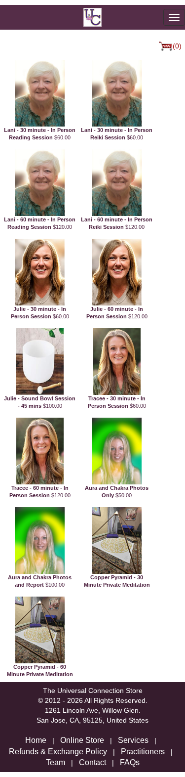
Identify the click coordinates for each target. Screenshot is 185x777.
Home (35, 740)
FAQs (130, 762)
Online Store (82, 740)
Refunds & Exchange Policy (58, 751)
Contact (92, 762)
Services (133, 740)
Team (55, 762)
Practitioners (143, 751)
